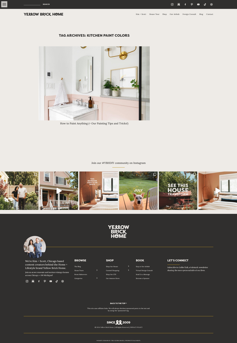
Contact (209, 14)
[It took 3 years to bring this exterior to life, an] (178, 191)
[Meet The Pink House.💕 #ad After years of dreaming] (59, 191)
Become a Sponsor (142, 278)
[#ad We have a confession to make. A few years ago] (217, 191)
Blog (201, 14)
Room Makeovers (80, 274)
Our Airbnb (174, 14)
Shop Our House (112, 266)
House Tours (79, 270)
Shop (164, 14)
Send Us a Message (143, 274)
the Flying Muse (117, 340)
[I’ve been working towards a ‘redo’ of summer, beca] (138, 191)
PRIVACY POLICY (136, 327)
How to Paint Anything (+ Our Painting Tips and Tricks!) (94, 123)
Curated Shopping (112, 270)
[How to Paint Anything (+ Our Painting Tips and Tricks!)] (94, 83)
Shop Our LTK (111, 274)
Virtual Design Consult (144, 270)
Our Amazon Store (113, 278)
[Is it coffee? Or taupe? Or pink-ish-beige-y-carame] (98, 191)
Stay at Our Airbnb (143, 266)
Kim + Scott (141, 14)
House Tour (154, 14)
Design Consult (189, 14)
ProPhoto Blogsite (132, 340)
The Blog (77, 266)
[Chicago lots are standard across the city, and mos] (19, 191)
